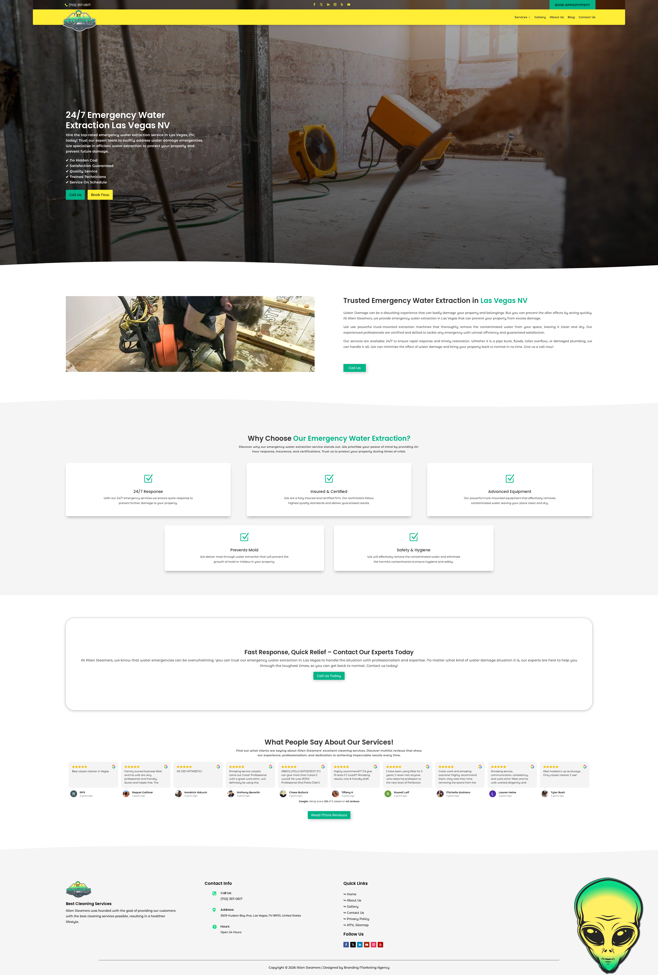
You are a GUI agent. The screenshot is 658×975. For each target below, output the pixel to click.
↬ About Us (352, 900)
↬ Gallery (350, 906)
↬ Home (349, 894)
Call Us (75, 195)
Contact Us (587, 17)
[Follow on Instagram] (335, 4)
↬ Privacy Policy (356, 919)
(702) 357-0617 (80, 5)
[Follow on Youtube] (348, 4)
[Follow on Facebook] (314, 4)
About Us (557, 17)
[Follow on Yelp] (342, 4)
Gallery (540, 17)
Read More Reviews (329, 815)
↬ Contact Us (353, 913)
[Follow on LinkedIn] (328, 4)
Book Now (100, 195)
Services (521, 17)
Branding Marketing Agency (366, 968)
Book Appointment (572, 5)
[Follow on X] (321, 4)
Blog (571, 17)
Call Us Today (329, 676)
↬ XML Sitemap (356, 925)
